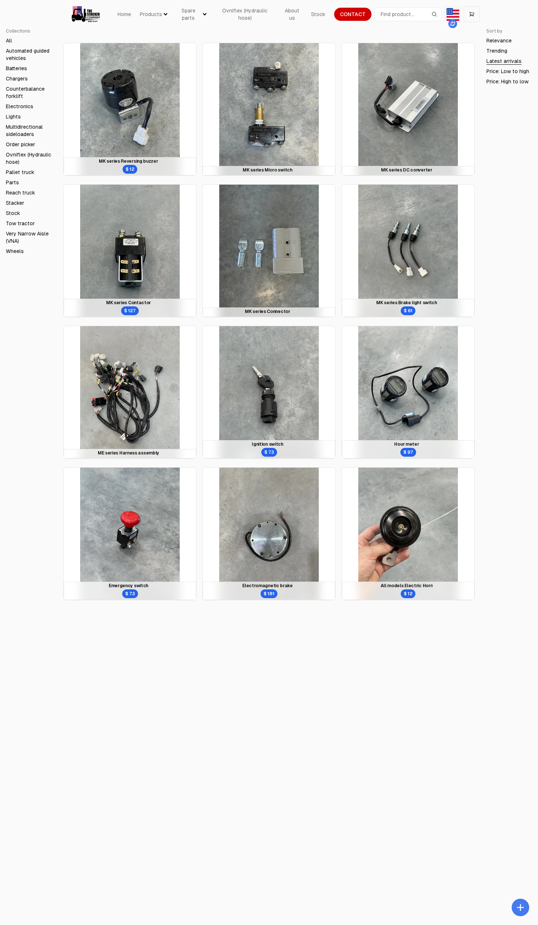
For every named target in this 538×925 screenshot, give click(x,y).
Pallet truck (20, 172)
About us (292, 14)
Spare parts (188, 14)
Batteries (16, 68)
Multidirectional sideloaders (24, 130)
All (9, 41)
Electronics (19, 106)
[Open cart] (472, 14)
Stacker (15, 203)
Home (124, 14)
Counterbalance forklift (25, 92)
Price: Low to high (507, 71)
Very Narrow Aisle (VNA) (27, 237)
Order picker (20, 144)
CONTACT (353, 14)
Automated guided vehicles (27, 54)
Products (151, 14)
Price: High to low (507, 81)
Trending (496, 51)
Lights (13, 117)
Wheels (15, 251)
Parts (12, 182)
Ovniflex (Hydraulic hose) (245, 14)
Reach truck (20, 193)
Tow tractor (20, 223)
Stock (318, 14)
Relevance (499, 41)
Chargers (17, 79)
